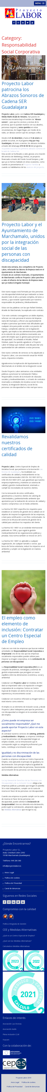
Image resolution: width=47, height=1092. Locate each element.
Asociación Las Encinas (12, 1024)
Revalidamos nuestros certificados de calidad (17, 445)
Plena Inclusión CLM (11, 1034)
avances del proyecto (35, 167)
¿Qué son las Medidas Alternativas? (17, 941)
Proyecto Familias (31, 164)
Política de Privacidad (13, 883)
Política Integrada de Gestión (14, 924)
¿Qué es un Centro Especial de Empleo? (19, 935)
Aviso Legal (9, 872)
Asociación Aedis (9, 1029)
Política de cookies (12, 878)
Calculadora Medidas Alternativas (16, 946)
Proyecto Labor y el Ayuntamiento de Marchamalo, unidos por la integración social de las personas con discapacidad (23, 242)
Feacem (6, 1039)
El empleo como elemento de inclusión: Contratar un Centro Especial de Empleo (22, 629)
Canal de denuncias (12, 888)
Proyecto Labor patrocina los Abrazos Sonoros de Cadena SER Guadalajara (23, 95)
